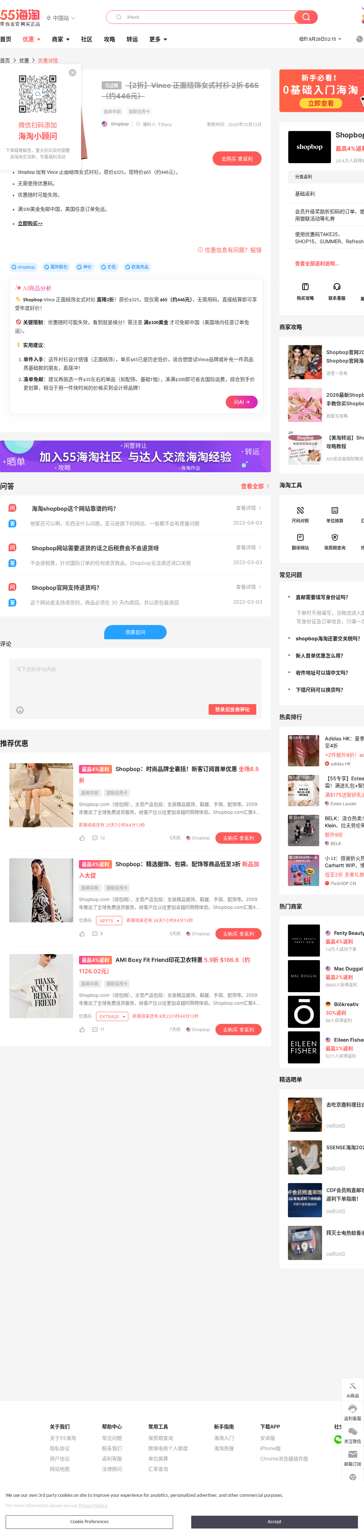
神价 (87, 267)
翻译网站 (300, 548)
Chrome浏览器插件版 (284, 1459)
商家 (57, 39)
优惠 (28, 39)
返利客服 (112, 1459)
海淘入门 (224, 1438)
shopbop (26, 267)
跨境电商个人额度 (168, 1448)
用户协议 (60, 1459)
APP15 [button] (107, 920)
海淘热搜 (224, 1448)
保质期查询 (335, 548)
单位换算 (334, 521)
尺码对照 (300, 521)
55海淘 (20, 17)
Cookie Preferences (89, 1522)
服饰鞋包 (59, 267)
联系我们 (112, 1448)
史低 (111, 267)
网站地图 (60, 1469)
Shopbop (120, 123)
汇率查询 (158, 1469)
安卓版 (267, 1438)
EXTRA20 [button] (110, 1016)
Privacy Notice (93, 1506)
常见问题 (112, 1438)
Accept (275, 1522)
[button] (61, 17)
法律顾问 (112, 1469)
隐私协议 (60, 1448)
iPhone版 (270, 1448)
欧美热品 (140, 267)
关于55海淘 (63, 1438)
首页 (5, 60)
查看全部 (253, 486)
